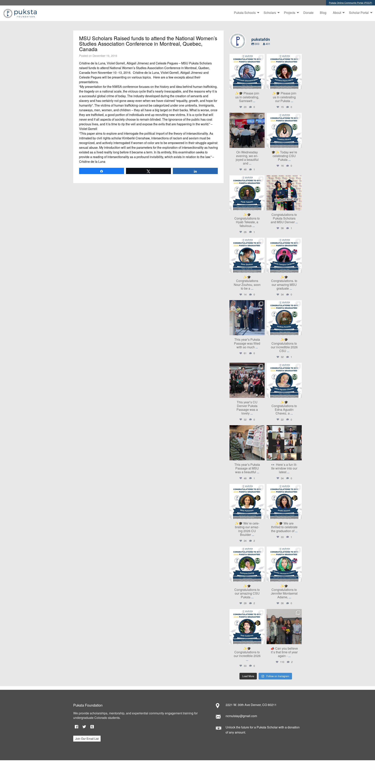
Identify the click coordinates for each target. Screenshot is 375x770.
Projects (289, 12)
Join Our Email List (87, 738)
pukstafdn (246, 57)
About (337, 12)
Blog (323, 12)
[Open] (247, 71)
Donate (308, 12)
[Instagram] (261, 85)
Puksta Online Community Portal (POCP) (350, 2)
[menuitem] (246, 12)
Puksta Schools (245, 12)
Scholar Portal (359, 12)
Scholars (270, 12)
